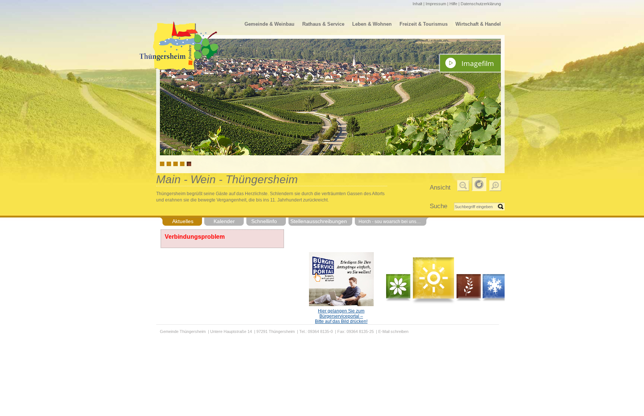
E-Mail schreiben (393, 331)
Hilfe (453, 3)
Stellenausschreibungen (318, 221)
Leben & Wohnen (372, 24)
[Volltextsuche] (479, 206)
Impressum (436, 3)
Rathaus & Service (323, 24)
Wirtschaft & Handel (478, 24)
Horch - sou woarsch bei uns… (390, 221)
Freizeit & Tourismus (424, 24)
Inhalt (417, 3)
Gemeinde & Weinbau (269, 24)
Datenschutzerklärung (481, 3)
